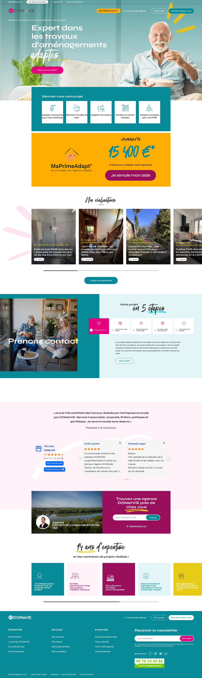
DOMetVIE (49, 450)
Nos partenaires (103, 651)
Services (57, 629)
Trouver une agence (136, 618)
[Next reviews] (168, 458)
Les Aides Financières (37, 2)
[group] (53, 236)
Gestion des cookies (39, 674)
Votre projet (159, 11)
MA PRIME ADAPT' (108, 10)
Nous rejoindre (102, 641)
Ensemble (101, 629)
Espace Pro (57, 2)
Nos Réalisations (15, 2)
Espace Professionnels (106, 636)
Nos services (58, 636)
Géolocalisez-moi (137, 526)
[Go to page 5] (129, 479)
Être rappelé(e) (59, 651)
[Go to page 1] (119, 479)
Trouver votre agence (136, 11)
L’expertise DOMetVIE (18, 641)
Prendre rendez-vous (181, 11)
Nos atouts (57, 641)
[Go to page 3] (124, 479)
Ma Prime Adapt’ (16, 651)
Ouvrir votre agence (75, 2)
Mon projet (124, 361)
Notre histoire (14, 636)
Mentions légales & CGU (17, 674)
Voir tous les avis (54, 463)
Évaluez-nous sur (53, 469)
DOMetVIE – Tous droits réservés (63, 674)
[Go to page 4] (126, 479)
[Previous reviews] (80, 458)
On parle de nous (16, 646)
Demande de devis (61, 646)
